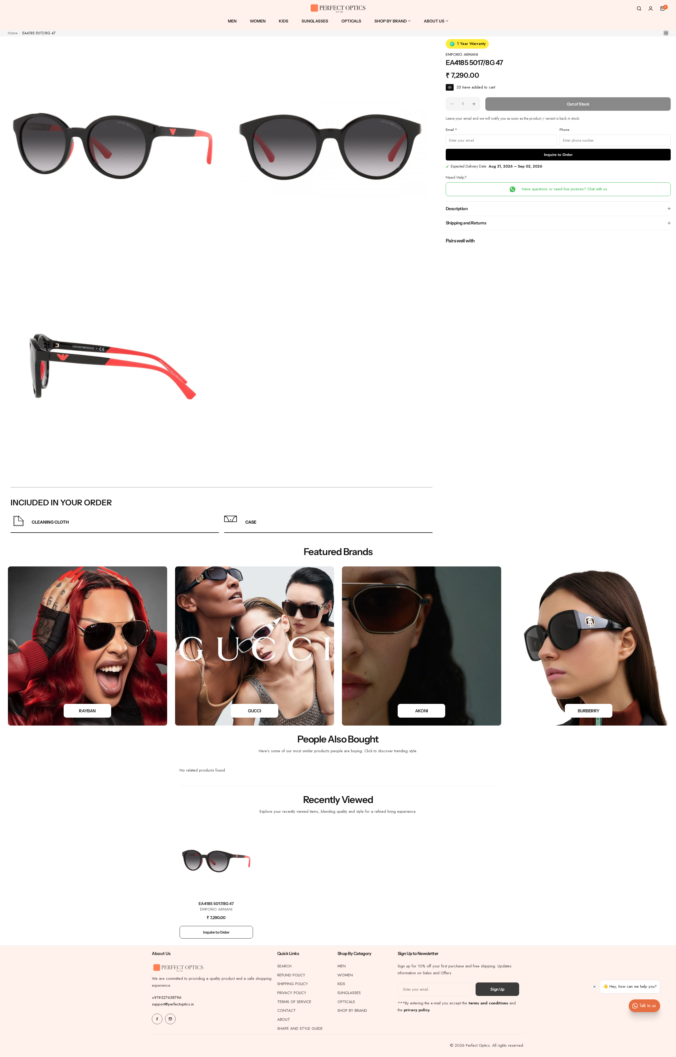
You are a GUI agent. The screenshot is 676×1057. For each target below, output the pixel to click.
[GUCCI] (254, 646)
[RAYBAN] (87, 646)
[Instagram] (170, 1019)
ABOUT (283, 1019)
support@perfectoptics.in (173, 1004)
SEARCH (284, 966)
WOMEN (345, 975)
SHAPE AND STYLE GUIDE (300, 1028)
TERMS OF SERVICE (294, 1002)
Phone (564, 129)
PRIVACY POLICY (291, 993)
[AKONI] (421, 646)
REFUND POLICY (291, 975)
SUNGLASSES (349, 993)
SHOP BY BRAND (352, 1010)
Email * (451, 129)
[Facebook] (157, 1019)
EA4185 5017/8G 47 (216, 903)
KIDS (341, 984)
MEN (341, 966)
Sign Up (497, 989)
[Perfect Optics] (338, 8)
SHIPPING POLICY (292, 984)
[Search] (639, 8)
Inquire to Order (558, 155)
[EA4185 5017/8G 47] (216, 860)
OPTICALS (346, 1002)
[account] (650, 8)
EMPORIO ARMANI (462, 54)
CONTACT (286, 1010)
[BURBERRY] (588, 646)
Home (12, 33)
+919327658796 (166, 997)
